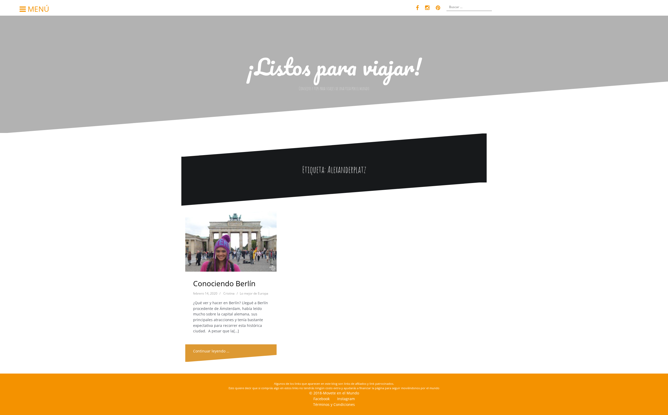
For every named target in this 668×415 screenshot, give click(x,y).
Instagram (346, 398)
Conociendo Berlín (224, 283)
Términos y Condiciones (334, 404)
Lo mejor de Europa (254, 293)
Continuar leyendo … (211, 351)
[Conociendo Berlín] (231, 242)
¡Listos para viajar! (334, 66)
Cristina (229, 293)
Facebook (321, 398)
